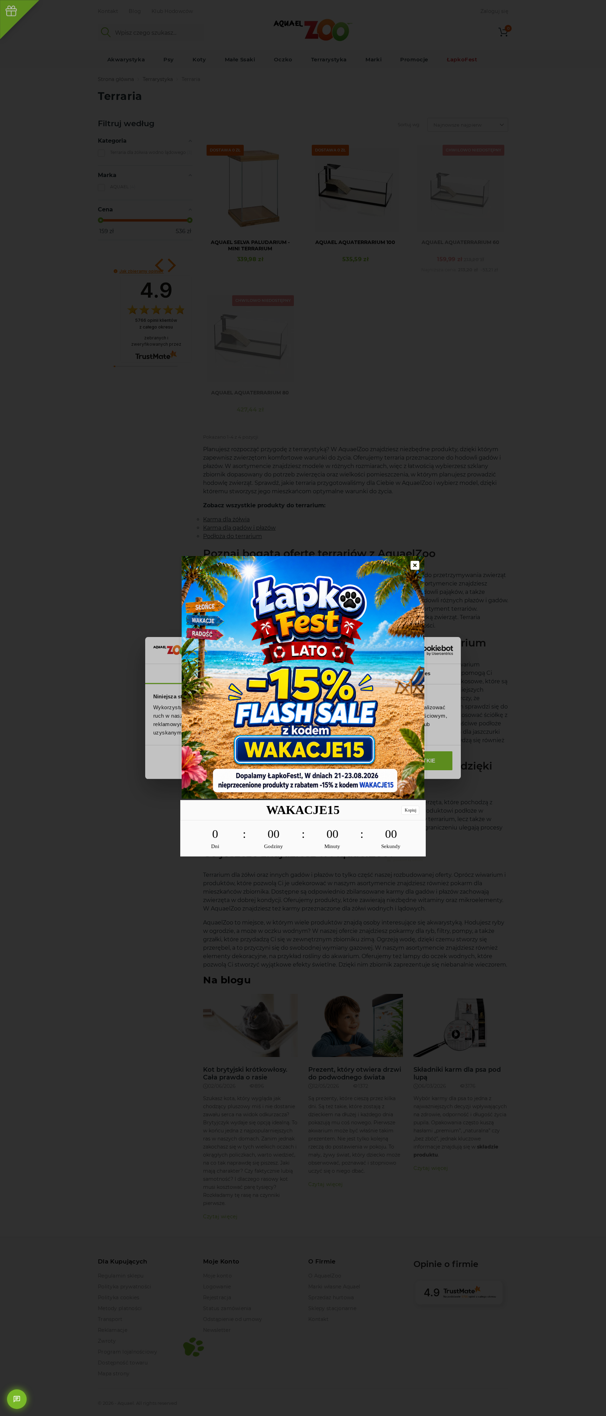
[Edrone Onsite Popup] (303, 708)
